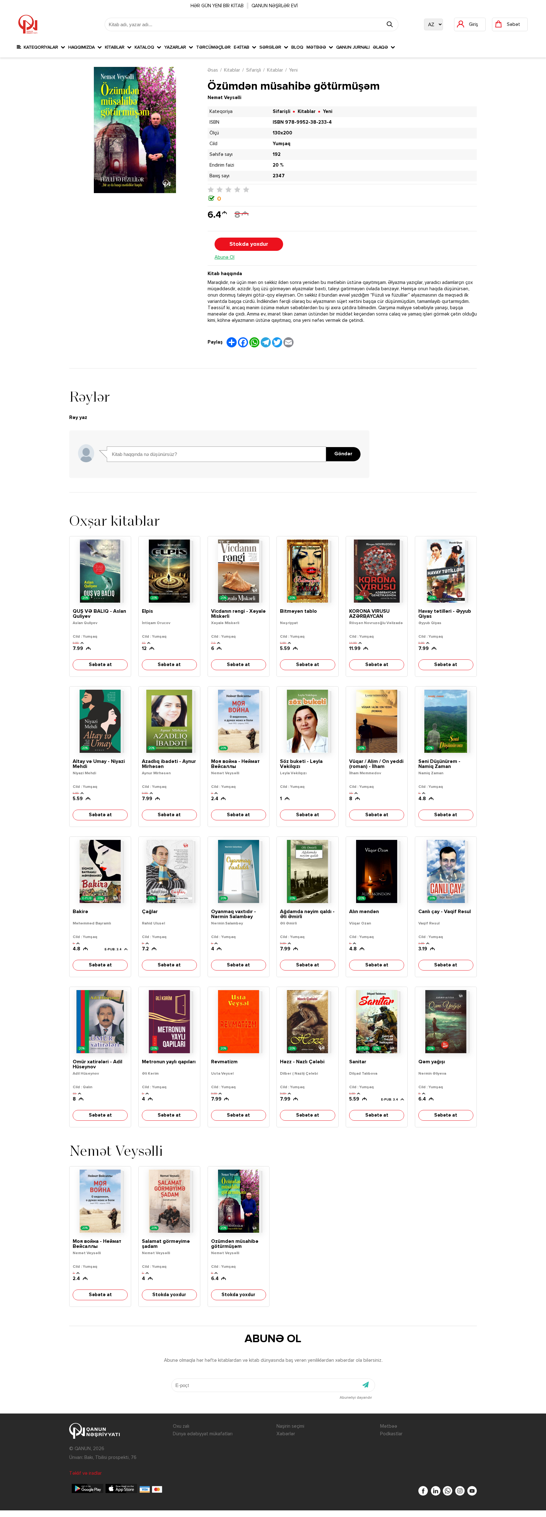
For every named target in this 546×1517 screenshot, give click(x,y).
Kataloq (146, 47)
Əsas (213, 70)
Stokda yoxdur (248, 244)
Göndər (343, 454)
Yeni (293, 70)
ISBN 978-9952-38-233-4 (302, 122)
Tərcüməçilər (213, 47)
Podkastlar (391, 1433)
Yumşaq (281, 143)
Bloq (297, 47)
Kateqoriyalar (41, 47)
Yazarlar (176, 47)
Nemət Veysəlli (224, 97)
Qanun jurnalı (353, 47)
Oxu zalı (181, 1426)
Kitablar (116, 47)
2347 (279, 176)
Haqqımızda (82, 47)
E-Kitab (243, 47)
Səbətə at (100, 664)
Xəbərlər (285, 1433)
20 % (278, 165)
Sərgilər (271, 47)
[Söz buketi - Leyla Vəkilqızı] (307, 721)
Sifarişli (253, 70)
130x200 (282, 133)
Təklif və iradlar (85, 1473)
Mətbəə (317, 47)
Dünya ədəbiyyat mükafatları (203, 1433)
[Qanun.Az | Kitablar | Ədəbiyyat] (27, 24)
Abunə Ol (224, 257)
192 (277, 154)
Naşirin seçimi (290, 1426)
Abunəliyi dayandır (356, 1398)
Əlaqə (382, 47)
